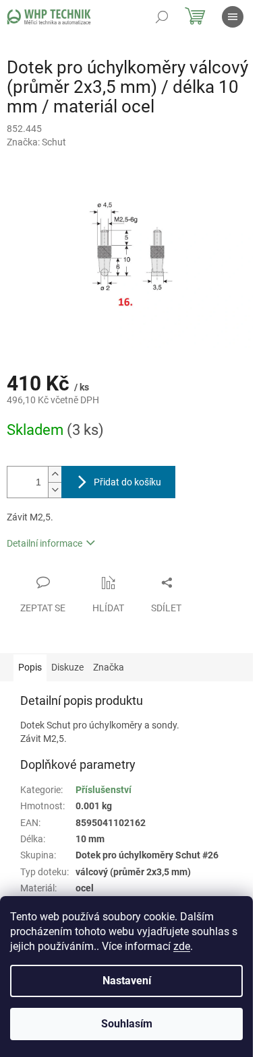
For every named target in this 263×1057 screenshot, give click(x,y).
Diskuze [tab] (67, 667)
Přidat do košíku (127, 482)
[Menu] (232, 16)
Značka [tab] (108, 667)
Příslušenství (104, 789)
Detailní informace (44, 543)
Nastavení (127, 980)
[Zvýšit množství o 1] (54, 474)
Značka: (36, 142)
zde (181, 946)
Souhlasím (126, 1023)
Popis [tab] (30, 667)
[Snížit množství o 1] (54, 490)
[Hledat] (161, 16)
